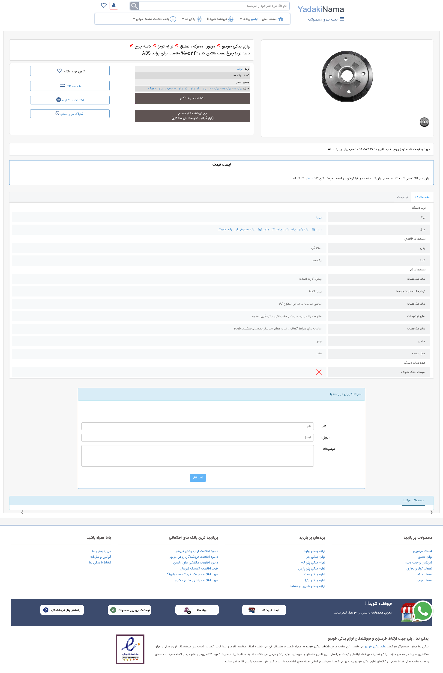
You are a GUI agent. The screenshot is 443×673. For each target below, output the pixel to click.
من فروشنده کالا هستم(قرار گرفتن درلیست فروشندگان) (193, 116)
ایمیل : (325, 437)
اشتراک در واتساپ (71, 114)
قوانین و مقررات (100, 557)
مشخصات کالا (422, 197)
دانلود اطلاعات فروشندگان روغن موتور (194, 557)
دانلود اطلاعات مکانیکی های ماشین (195, 563)
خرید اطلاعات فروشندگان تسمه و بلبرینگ (191, 574)
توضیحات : (328, 449)
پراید (240, 69)
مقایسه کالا (73, 86)
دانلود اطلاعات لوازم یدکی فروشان (196, 551)
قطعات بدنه (424, 574)
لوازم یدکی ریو (315, 557)
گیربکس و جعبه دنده (418, 563)
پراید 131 (226, 88)
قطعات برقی (424, 580)
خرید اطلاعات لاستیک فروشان (199, 569)
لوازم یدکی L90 (315, 580)
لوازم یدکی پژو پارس (311, 569)
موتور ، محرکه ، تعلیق (197, 46)
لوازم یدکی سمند (314, 574)
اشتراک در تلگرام (72, 100)
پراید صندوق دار (174, 88)
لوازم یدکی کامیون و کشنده (307, 586)
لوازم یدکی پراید (314, 551)
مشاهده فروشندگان (192, 98)
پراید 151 (190, 88)
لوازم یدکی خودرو (236, 46)
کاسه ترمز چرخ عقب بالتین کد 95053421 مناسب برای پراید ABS (196, 53)
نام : (323, 426)
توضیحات (402, 197)
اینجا (311, 178)
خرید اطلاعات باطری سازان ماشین (196, 580)
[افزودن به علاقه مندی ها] (59, 70)
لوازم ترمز (165, 46)
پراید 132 (214, 88)
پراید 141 (202, 88)
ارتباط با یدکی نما (100, 563)
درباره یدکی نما (101, 551)
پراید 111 (237, 88)
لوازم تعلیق (425, 557)
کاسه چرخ (143, 46)
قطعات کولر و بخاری (419, 569)
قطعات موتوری (422, 551)
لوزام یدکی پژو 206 (312, 563)
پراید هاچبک (155, 88)
